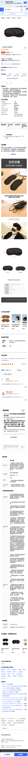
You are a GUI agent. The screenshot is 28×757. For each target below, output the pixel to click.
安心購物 (3, 722)
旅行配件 (19, 18)
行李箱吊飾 (9, 671)
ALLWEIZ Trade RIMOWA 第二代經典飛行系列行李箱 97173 (13, 709)
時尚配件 (8, 18)
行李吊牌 (8, 669)
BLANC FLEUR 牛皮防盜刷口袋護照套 (10, 690)
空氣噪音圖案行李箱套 (7, 711)
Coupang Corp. (11, 64)
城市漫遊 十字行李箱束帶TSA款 (9, 692)
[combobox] (21, 370)
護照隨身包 (3, 676)
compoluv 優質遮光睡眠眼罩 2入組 (9, 688)
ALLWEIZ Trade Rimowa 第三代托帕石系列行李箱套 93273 (12, 699)
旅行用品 (14, 18)
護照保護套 (14, 669)
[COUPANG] (5, 735)
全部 (3, 13)
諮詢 (23, 410)
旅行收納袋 (3, 674)
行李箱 (2, 663)
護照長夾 (9, 676)
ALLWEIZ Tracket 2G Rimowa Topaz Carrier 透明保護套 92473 (13, 697)
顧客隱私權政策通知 (20, 720)
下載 (25, 2)
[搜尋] (25, 14)
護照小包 (15, 671)
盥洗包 (13, 674)
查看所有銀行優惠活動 (12, 78)
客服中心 (25, 6)
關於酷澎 (3, 718)
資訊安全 (9, 722)
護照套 (24, 669)
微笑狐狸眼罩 (5, 707)
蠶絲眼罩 (3, 669)
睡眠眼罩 (15, 676)
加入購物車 (7, 754)
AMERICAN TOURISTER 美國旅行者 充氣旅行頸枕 (13, 686)
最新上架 (8, 370)
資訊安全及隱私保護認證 (18, 722)
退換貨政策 (3, 720)
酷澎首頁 (3, 18)
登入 (17, 6)
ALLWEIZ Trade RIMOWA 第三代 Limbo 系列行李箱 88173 (12, 703)
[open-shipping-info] (13, 60)
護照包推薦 (20, 676)
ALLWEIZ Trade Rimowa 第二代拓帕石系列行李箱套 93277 (13, 705)
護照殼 (19, 669)
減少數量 (11, 83)
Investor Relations (11, 718)
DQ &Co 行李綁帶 (6, 684)
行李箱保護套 (19, 674)
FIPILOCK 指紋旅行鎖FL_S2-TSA (9, 701)
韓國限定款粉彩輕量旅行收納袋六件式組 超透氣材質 (13, 694)
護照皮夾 (3, 671)
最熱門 (3, 370)
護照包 (9, 674)
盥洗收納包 (20, 671)
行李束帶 (3, 678)
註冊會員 (21, 6)
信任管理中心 (11, 720)
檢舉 (22, 447)
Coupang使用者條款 (21, 718)
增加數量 (2, 83)
